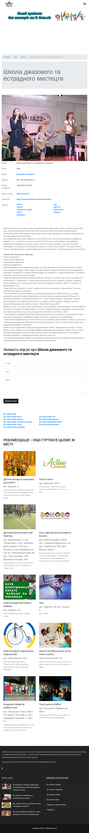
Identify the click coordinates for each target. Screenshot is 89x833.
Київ (15, 57)
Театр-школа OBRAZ (50, 704)
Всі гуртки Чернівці (54, 789)
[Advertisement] (44, 38)
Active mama (46, 479)
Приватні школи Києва (56, 805)
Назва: (4, 163)
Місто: (4, 168)
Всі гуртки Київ (53, 800)
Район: (4, 174)
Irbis (41, 603)
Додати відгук (11, 401)
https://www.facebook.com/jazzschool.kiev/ (34, 199)
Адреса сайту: (7, 194)
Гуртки (23, 57)
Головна (6, 57)
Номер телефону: (6, 186)
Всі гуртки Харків (54, 785)
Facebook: (6, 199)
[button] (8, 128)
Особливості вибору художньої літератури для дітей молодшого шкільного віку (26, 787)
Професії (50, 810)
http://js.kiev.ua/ (23, 194)
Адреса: (5, 180)
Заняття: (5, 205)
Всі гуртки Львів (53, 795)
